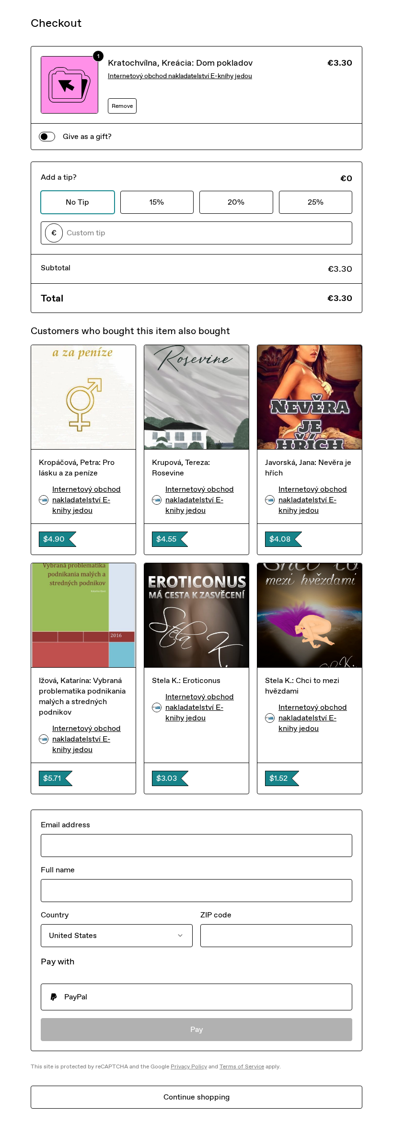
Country (55, 914)
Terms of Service (242, 1066)
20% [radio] (236, 202)
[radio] (196, 997)
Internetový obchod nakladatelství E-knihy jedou (180, 76)
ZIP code (215, 914)
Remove (122, 106)
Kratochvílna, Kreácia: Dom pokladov (180, 63)
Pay (196, 1029)
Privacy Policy (189, 1066)
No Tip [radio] (77, 202)
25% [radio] (316, 202)
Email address (65, 824)
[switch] (47, 136)
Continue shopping (196, 1096)
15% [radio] (157, 202)
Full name (58, 869)
